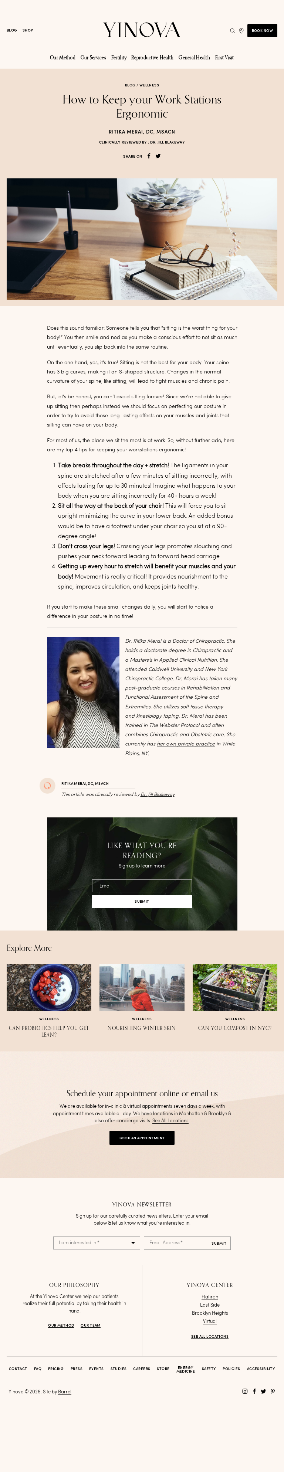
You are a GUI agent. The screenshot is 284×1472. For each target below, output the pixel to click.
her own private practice (186, 744)
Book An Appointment (142, 1138)
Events (96, 1369)
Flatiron (210, 1297)
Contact (18, 1369)
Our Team (90, 1325)
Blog (12, 30)
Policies (231, 1369)
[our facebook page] (254, 1391)
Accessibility (261, 1369)
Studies (119, 1369)
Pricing (56, 1369)
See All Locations (170, 1121)
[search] (232, 30)
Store (163, 1369)
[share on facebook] (149, 156)
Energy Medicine (185, 1369)
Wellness (149, 85)
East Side (210, 1305)
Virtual (210, 1321)
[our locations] (241, 31)
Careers (141, 1369)
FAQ (37, 1369)
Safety (209, 1369)
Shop (28, 30)
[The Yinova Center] (142, 30)
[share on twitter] (158, 156)
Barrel (64, 1392)
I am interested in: (79, 1243)
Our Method (61, 1325)
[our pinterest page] (272, 1391)
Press (76, 1369)
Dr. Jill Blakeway (167, 142)
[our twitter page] (263, 1391)
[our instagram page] (245, 1391)
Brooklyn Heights (210, 1313)
